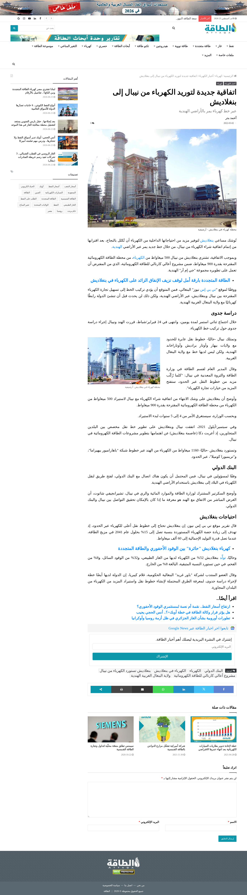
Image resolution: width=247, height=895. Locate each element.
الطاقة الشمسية (68, 198)
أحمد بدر (231, 118)
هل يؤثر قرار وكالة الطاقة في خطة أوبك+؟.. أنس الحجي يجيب (183, 612)
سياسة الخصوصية (111, 885)
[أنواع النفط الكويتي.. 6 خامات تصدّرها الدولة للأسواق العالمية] (68, 110)
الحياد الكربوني (27, 186)
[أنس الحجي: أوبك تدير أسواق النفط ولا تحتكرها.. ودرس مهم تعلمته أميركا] (68, 142)
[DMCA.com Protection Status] (123, 872)
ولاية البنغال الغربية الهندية (151, 675)
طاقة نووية (181, 46)
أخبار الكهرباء (206, 75)
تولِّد (223, 558)
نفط (231, 46)
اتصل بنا (128, 885)
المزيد (207, 55)
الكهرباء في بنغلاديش (170, 671)
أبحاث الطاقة (122, 46)
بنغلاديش (207, 240)
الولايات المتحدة (41, 205)
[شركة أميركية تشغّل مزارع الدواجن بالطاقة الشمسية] (162, 729)
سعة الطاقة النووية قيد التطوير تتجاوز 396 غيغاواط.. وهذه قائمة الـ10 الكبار (154, 18)
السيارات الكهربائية (54, 192)
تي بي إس (208, 289)
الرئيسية (229, 75)
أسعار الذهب (70, 186)
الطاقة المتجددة (49, 198)
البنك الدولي (214, 671)
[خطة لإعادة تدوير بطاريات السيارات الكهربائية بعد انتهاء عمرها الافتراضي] (214, 729)
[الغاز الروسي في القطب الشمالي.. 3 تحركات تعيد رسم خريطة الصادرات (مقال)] (68, 158)
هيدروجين (162, 46)
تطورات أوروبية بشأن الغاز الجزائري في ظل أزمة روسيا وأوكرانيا (181, 618)
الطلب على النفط (29, 198)
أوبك (41, 186)
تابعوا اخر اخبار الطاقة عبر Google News (198, 628)
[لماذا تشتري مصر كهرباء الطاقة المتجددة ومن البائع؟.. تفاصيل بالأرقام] (68, 94)
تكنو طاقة (143, 46)
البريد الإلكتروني (149, 822)
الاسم (232, 822)
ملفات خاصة (226, 55)
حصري (103, 46)
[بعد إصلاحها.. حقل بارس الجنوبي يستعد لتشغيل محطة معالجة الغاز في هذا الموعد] (68, 126)
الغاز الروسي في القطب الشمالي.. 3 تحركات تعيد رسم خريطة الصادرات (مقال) (35, 157)
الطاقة (27, 192)
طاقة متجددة (203, 46)
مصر (50, 211)
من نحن (140, 885)
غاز (220, 46)
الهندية (117, 247)
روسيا (59, 211)
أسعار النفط (53, 186)
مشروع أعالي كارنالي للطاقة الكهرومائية (204, 675)
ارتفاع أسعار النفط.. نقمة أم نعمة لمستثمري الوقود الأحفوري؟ (183, 606)
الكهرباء (139, 257)
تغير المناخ (24, 205)
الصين (37, 192)
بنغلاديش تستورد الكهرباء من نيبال (125, 671)
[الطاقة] (221, 28)
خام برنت (71, 211)
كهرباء (87, 46)
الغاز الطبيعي (70, 205)
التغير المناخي (68, 46)
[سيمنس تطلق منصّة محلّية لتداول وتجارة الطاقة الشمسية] (111, 729)
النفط (56, 205)
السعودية (72, 192)
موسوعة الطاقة (43, 46)
